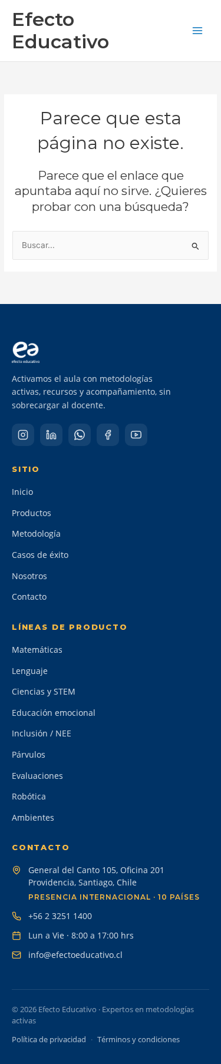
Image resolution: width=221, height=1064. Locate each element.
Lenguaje (30, 670)
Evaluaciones (37, 775)
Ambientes (33, 817)
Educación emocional (53, 712)
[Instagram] (23, 435)
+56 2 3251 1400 (60, 915)
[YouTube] (136, 435)
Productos (31, 512)
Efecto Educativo (60, 30)
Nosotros (29, 575)
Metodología (36, 533)
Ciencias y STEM (43, 691)
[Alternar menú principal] (197, 30)
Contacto (29, 596)
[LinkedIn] (51, 435)
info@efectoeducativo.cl (75, 954)
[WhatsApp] (79, 435)
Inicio (22, 491)
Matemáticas (37, 649)
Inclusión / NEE (41, 733)
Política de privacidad (49, 1039)
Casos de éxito (40, 554)
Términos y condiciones (138, 1039)
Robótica (29, 796)
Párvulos (28, 754)
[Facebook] (108, 435)
